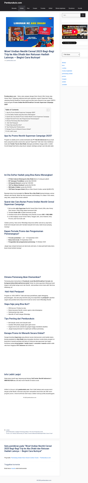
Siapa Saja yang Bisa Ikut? (14, 125)
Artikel (50, 8)
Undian (22, 8)
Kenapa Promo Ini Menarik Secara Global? (19, 129)
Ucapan (35, 8)
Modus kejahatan (60, 8)
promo (64, 76)
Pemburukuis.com (13, 3)
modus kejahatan (67, 71)
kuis (63, 65)
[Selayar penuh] (85, 37)
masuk (13, 468)
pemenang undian (67, 73)
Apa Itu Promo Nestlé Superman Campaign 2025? (21, 112)
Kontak (80, 8)
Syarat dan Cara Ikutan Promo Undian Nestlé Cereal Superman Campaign (28, 116)
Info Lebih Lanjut (12, 131)
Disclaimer (72, 8)
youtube (64, 84)
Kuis (28, 8)
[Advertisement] (29, 79)
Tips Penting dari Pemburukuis (16, 127)
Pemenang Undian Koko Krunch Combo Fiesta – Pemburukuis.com (31, 458)
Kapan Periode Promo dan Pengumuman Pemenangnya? (23, 118)
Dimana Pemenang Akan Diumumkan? (18, 121)
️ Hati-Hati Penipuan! (12, 123)
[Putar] (64, 37)
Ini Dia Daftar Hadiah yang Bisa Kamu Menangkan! (21, 114)
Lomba (64, 68)
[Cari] (83, 15)
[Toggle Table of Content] (47, 110)
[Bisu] (82, 37)
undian (8, 430)
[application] (74, 32)
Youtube (43, 8)
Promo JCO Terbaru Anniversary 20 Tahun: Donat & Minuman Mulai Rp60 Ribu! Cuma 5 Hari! (29, 433)
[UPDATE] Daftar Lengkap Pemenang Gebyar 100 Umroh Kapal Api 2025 (24, 431)
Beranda (14, 8)
